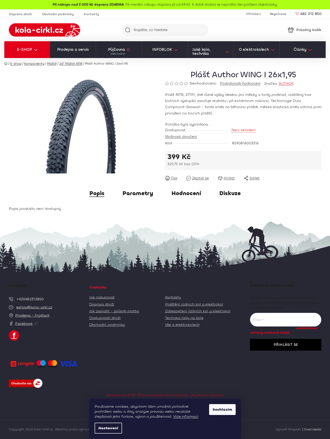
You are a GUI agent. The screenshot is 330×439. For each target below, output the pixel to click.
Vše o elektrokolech (182, 324)
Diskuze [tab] (230, 193)
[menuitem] (27, 49)
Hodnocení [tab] (186, 193)
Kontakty (91, 14)
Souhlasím (222, 409)
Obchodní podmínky (58, 14)
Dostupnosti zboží (105, 317)
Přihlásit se (286, 344)
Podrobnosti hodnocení (240, 83)
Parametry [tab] (137, 193)
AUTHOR (286, 83)
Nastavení (108, 428)
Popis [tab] (96, 193)
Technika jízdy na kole (184, 317)
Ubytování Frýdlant (207, 395)
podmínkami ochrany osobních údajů (284, 330)
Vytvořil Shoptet (288, 429)
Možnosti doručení (181, 136)
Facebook (24, 323)
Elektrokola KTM (120, 395)
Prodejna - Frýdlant (32, 315)
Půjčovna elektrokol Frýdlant (163, 395)
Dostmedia (312, 429)
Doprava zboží (20, 14)
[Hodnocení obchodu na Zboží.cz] (25, 383)
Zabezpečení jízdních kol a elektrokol (197, 311)
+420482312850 (30, 299)
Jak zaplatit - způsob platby (114, 311)
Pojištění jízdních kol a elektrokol (194, 304)
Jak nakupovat (102, 297)
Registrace (278, 14)
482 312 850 (310, 13)
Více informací (185, 416)
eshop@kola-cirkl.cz (34, 307)
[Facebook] (14, 335)
